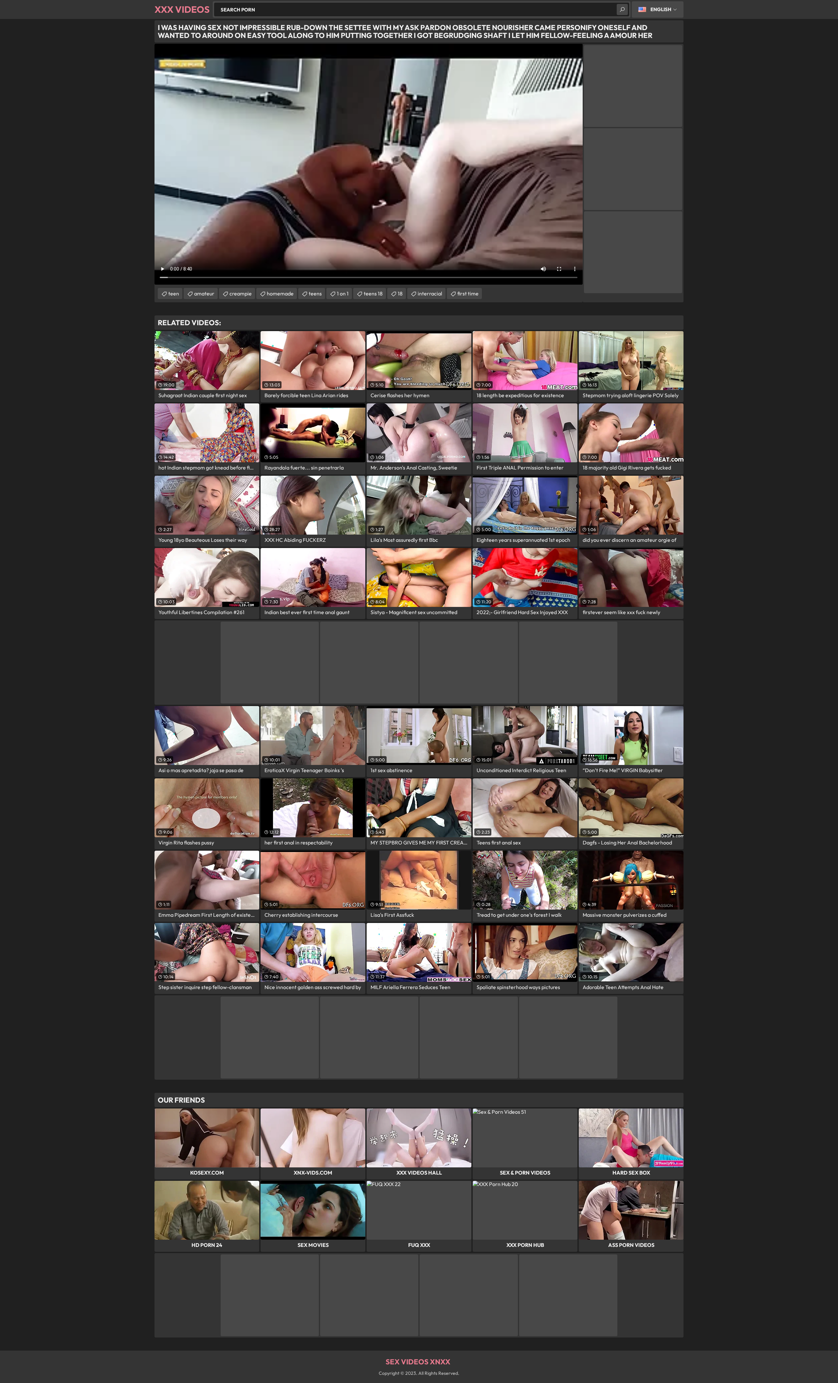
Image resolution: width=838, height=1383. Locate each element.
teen (173, 293)
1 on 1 (343, 293)
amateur (204, 293)
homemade (280, 293)
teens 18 (373, 293)
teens (315, 293)
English (660, 9)
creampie (240, 293)
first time (468, 293)
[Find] (622, 9)
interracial (430, 293)
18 (400, 293)
